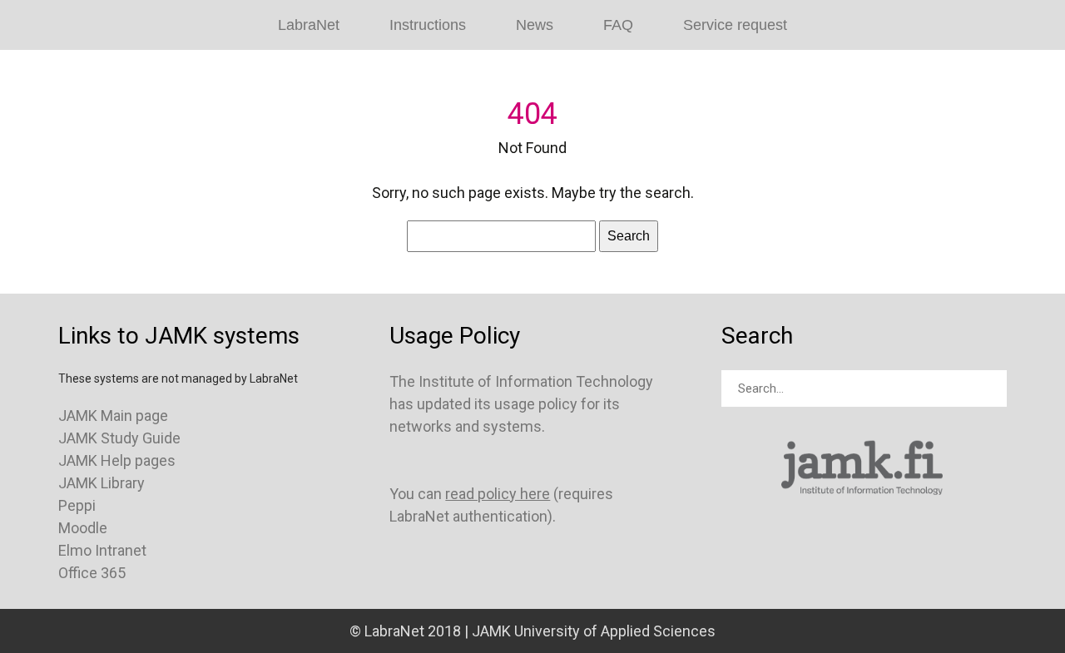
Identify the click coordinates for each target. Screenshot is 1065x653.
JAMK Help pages (117, 460)
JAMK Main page (113, 415)
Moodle (82, 528)
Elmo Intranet (102, 550)
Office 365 (92, 572)
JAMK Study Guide (119, 438)
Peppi (77, 505)
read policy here (497, 493)
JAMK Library (101, 483)
